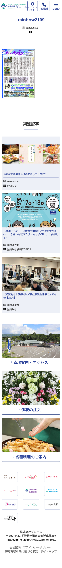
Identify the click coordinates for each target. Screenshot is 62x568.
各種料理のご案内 (31, 457)
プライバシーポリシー (37, 547)
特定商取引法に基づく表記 (21, 551)
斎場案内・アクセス (31, 362)
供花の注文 (31, 410)
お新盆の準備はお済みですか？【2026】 (25, 174)
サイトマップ (48, 551)
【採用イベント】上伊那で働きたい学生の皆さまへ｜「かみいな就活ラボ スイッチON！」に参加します (30, 234)
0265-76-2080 (21, 539)
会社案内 (15, 547)
